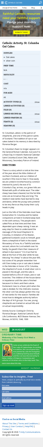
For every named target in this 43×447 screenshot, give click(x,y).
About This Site (9, 423)
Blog (33, 8)
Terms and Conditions (28, 423)
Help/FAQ (29, 426)
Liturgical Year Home (9, 8)
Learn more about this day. (11, 363)
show (37, 102)
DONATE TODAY (21, 32)
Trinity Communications (29, 432)
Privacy (5, 426)
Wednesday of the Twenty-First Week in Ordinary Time (18, 338)
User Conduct (17, 426)
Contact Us (7, 429)
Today (24, 8)
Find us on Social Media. (13, 419)
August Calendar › (31, 368)
